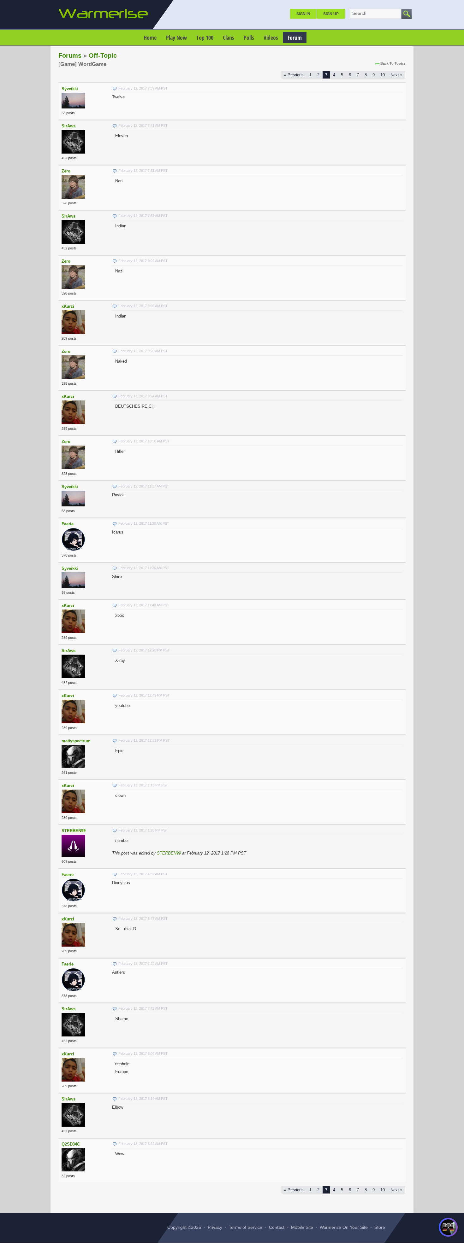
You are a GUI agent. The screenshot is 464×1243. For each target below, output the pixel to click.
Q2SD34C (71, 1144)
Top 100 (204, 37)
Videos (271, 37)
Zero (66, 171)
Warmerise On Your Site (344, 1227)
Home (150, 37)
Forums (69, 55)
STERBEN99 (74, 830)
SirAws (68, 126)
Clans (228, 37)
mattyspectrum (76, 740)
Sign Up (331, 14)
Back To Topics (393, 63)
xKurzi (68, 306)
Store (379, 1227)
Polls (249, 37)
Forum (295, 37)
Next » (396, 75)
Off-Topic (103, 55)
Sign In (303, 14)
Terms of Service (245, 1227)
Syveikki (70, 88)
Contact (276, 1227)
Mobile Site (302, 1227)
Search (359, 13)
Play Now (176, 37)
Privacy (215, 1227)
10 (382, 75)
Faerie (68, 524)
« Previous (294, 75)
